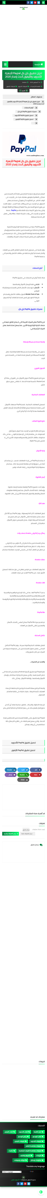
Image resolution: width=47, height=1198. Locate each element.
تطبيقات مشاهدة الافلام (33, 1146)
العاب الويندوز (37, 1136)
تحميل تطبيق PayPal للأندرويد (24, 115)
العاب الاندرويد (23, 1131)
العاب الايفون (9, 1131)
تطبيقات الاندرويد (22, 86)
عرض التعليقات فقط (26, 833)
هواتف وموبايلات (19, 1160)
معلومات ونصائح (36, 1160)
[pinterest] (35, 2)
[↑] (23, 1177)
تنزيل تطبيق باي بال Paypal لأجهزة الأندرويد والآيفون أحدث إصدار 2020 (25, 102)
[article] (23, 792)
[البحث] (3, 2)
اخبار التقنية (37, 1131)
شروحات (38, 1155)
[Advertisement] (23, 35)
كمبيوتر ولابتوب (25, 1155)
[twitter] (31, 2)
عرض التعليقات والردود (10, 833)
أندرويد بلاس (15, 1180)
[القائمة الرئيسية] (5, 64)
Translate (37, 1171)
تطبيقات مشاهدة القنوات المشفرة (30, 1150)
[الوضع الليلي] (41, 1192)
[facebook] (28, 2)
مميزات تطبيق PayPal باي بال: (27, 111)
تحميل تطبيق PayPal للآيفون (24, 119)
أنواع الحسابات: (28, 107)
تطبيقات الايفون (10, 86)
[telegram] (38, 2)
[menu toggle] (43, 2)
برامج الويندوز (22, 1136)
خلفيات (11, 1150)
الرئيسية (37, 64)
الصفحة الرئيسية (35, 86)
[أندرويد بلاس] (23, 8)
